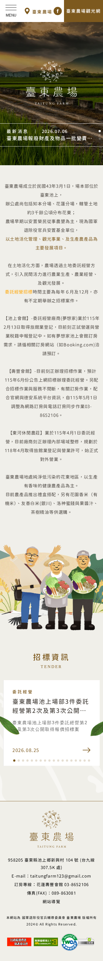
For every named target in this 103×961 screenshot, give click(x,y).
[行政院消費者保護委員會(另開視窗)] (19, 939)
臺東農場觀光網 (83, 11)
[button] (100, 131)
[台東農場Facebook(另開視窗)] (58, 11)
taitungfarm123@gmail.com (60, 876)
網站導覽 (51, 902)
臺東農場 (42, 12)
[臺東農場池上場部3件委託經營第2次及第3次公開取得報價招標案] (52, 723)
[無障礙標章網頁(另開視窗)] (46, 939)
